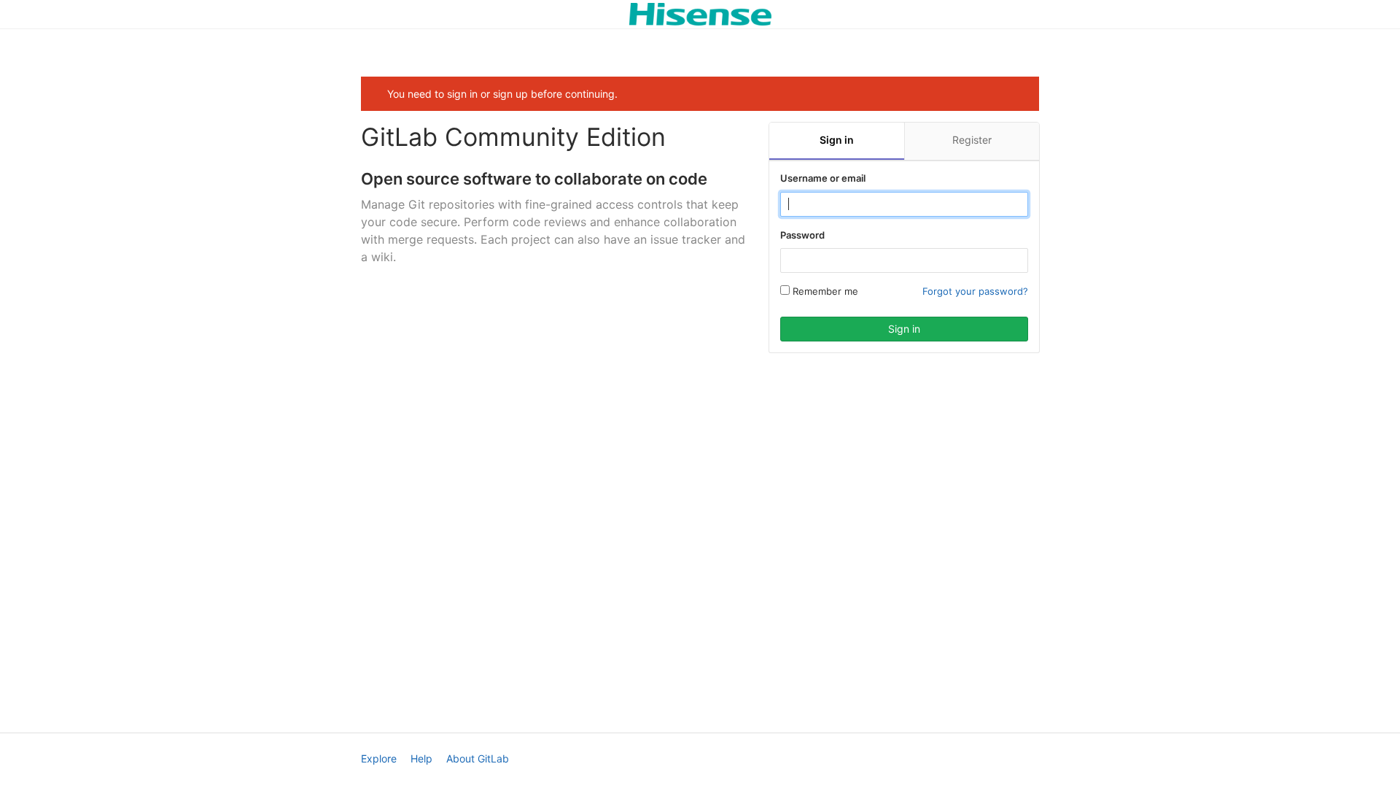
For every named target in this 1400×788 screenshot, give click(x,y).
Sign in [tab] (837, 140)
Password (802, 235)
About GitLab (477, 758)
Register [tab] (972, 140)
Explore (379, 758)
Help (421, 758)
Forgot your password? (975, 291)
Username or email (823, 178)
